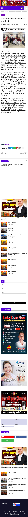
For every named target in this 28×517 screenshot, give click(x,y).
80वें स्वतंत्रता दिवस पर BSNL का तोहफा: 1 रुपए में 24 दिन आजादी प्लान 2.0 (17, 485)
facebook (21, 437)
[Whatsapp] (14, 148)
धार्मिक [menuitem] (3, 424)
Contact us (14, 511)
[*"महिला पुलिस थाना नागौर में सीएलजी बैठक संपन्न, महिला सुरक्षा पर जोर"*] (4, 480)
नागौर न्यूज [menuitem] (17, 419)
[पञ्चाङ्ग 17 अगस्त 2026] (4, 273)
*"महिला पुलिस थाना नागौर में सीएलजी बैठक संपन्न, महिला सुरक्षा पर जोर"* (17, 479)
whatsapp (8, 440)
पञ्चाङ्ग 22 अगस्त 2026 (12, 241)
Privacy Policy (22, 511)
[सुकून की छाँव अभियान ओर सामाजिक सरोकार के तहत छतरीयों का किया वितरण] (4, 236)
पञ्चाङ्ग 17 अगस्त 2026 (12, 271)
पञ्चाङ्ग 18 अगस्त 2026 (12, 247)
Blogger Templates (13, 513)
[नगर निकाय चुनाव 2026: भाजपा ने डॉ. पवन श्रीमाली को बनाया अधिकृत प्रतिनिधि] (14, 208)
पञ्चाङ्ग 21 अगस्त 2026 (12, 222)
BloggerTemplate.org (14, 514)
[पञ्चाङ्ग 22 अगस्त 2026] (4, 242)
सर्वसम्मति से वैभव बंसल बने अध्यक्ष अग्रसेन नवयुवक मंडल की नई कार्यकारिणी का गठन (17, 254)
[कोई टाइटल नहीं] (4, 230)
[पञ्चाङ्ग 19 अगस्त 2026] (4, 267)
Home (4, 511)
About (9, 511)
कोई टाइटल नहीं (10, 228)
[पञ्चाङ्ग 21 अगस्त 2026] (4, 224)
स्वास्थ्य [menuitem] (16, 424)
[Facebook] (9, 148)
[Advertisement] (14, 129)
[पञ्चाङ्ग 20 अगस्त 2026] (4, 261)
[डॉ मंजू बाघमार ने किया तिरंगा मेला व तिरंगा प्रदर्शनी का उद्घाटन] (4, 492)
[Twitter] (11, 148)
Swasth (6, 11)
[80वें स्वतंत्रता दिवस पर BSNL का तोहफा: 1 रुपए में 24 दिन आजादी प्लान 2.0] (4, 486)
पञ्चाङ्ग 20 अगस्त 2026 (12, 259)
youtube (8, 437)
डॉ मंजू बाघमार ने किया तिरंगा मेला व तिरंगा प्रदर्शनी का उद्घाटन (16, 491)
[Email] (20, 148)
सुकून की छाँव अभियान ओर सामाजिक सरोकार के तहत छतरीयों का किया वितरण (16, 235)
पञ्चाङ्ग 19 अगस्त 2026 (12, 265)
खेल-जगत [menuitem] (16, 422)
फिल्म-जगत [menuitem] (3, 426)
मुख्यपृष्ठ (2, 11)
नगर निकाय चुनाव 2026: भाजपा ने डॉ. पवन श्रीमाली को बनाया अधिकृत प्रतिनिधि (14, 218)
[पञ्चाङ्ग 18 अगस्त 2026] (4, 249)
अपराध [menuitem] (3, 422)
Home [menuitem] (3, 419)
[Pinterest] (17, 148)
